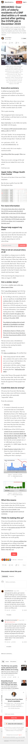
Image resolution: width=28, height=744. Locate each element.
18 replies (8, 615)
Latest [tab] (7, 661)
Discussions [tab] (13, 661)
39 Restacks (20, 559)
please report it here (7, 287)
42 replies (8, 646)
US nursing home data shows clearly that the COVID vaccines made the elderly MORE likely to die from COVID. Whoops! (13, 211)
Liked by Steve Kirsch (10, 622)
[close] (23, 692)
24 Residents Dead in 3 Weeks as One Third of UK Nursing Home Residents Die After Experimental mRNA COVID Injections (14, 334)
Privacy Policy (19, 730)
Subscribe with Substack (15, 723)
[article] (14, 671)
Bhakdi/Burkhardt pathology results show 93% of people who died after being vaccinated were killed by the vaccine (9, 683)
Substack (6, 740)
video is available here (10, 353)
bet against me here (14, 527)
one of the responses (11, 291)
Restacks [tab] (11, 576)
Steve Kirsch (8, 37)
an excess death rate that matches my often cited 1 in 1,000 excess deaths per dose (15, 436)
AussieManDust (9, 591)
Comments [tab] (5, 576)
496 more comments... (6, 653)
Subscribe (19, 2)
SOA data (7, 405)
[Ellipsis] (26, 591)
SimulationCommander (11, 620)
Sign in (24, 2)
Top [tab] (3, 661)
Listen (24, 38)
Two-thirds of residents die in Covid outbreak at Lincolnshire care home (13, 323)
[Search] (25, 661)
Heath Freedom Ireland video (12, 449)
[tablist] (8, 576)
